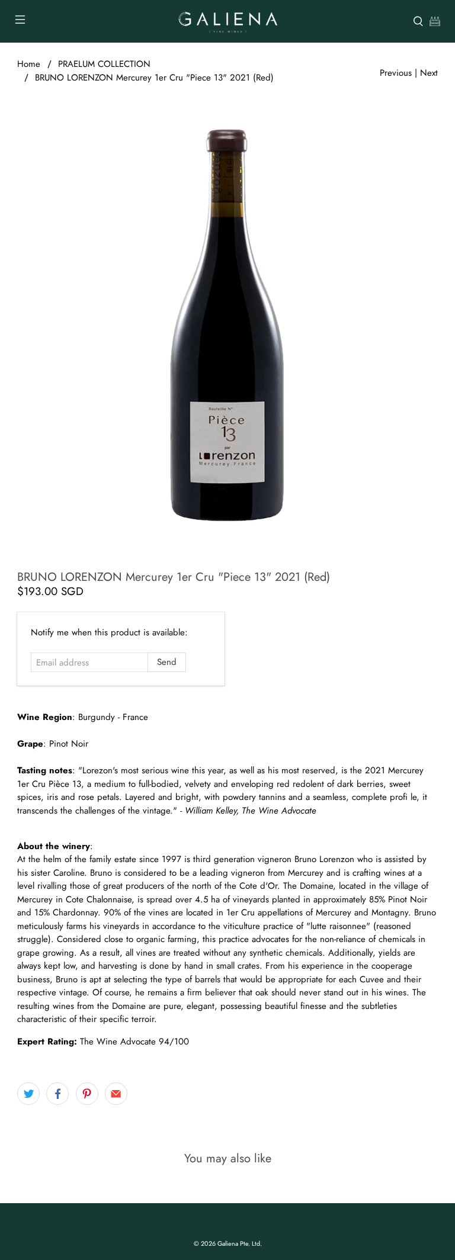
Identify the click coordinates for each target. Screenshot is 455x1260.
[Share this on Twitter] (28, 1093)
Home (28, 64)
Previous (396, 72)
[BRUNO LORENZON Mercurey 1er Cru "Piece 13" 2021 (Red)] (227, 325)
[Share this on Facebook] (57, 1093)
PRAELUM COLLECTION (104, 64)
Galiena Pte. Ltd (238, 1243)
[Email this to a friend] (116, 1093)
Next (429, 72)
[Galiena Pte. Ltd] (227, 21)
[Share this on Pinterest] (87, 1093)
